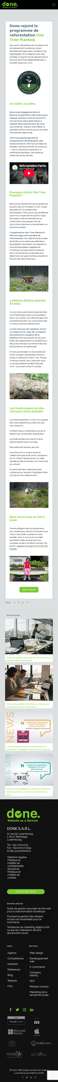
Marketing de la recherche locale (39, 993)
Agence (11, 952)
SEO (32, 981)
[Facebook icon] (22, 1077)
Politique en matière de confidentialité (15, 863)
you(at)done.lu (22, 850)
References (13, 969)
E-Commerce (37, 966)
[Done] (10, 4)
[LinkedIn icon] (31, 1077)
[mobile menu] (53, 4)
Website (12, 980)
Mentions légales (17, 857)
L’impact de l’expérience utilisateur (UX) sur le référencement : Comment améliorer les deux (28, 792)
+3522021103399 (21, 847)
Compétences (15, 958)
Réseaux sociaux (39, 986)
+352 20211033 (19, 844)
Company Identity (35, 974)
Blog (10, 975)
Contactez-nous (26, 891)
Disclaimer (13, 868)
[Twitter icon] (27, 1077)
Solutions (12, 964)
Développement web (39, 960)
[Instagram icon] (35, 1077)
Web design (36, 952)
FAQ (10, 986)
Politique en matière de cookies (14, 874)
